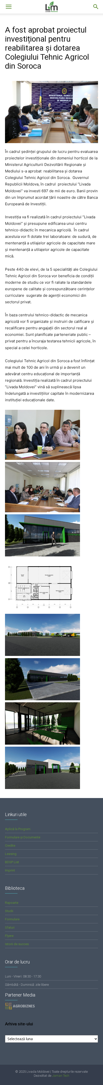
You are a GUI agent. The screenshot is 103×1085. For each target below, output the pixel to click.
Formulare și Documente (22, 837)
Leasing (10, 854)
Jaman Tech (60, 1075)
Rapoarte (11, 903)
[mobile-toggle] (8, 7)
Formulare (12, 919)
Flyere (9, 936)
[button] (96, 7)
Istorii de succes (17, 944)
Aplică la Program (17, 829)
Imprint (10, 870)
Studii (9, 911)
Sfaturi (9, 927)
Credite (10, 845)
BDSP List (12, 862)
